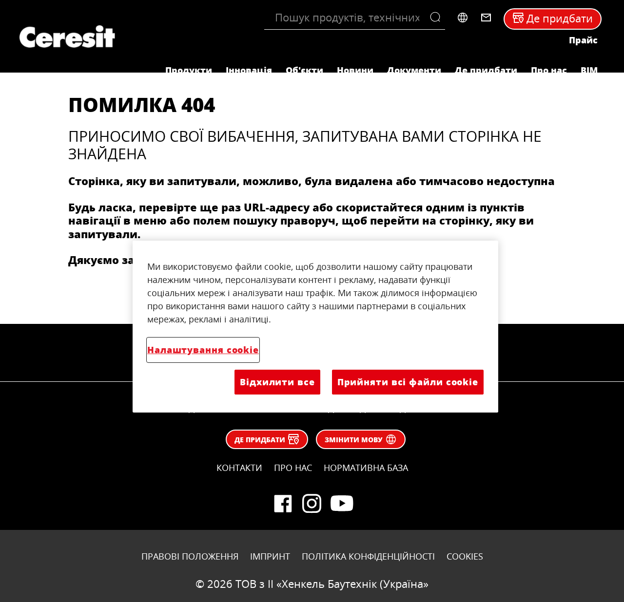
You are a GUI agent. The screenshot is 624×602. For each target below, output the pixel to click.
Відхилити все (277, 382)
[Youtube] (341, 503)
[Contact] (486, 17)
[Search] (437, 17)
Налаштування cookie (203, 349)
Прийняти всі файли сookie (407, 382)
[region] (315, 326)
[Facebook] (282, 503)
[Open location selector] (462, 17)
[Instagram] (312, 503)
